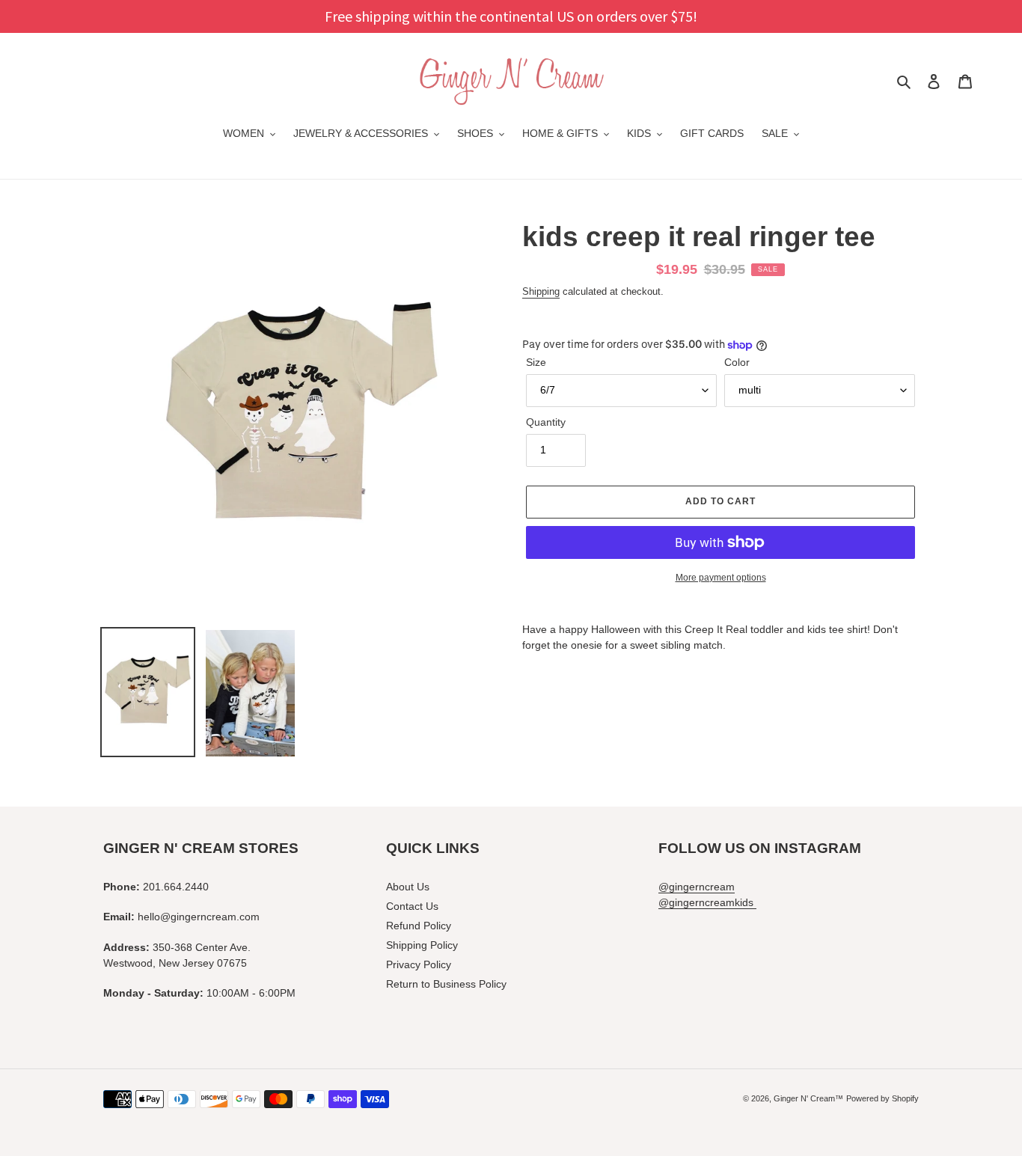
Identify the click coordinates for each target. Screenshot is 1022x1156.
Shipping (541, 291)
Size (536, 362)
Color (737, 362)
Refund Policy (418, 926)
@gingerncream (696, 887)
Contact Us (412, 906)
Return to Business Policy (446, 984)
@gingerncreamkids (707, 902)
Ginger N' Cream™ (808, 1098)
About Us (407, 887)
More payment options (721, 577)
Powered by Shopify (882, 1098)
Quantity (546, 422)
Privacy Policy (418, 964)
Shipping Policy (422, 945)
